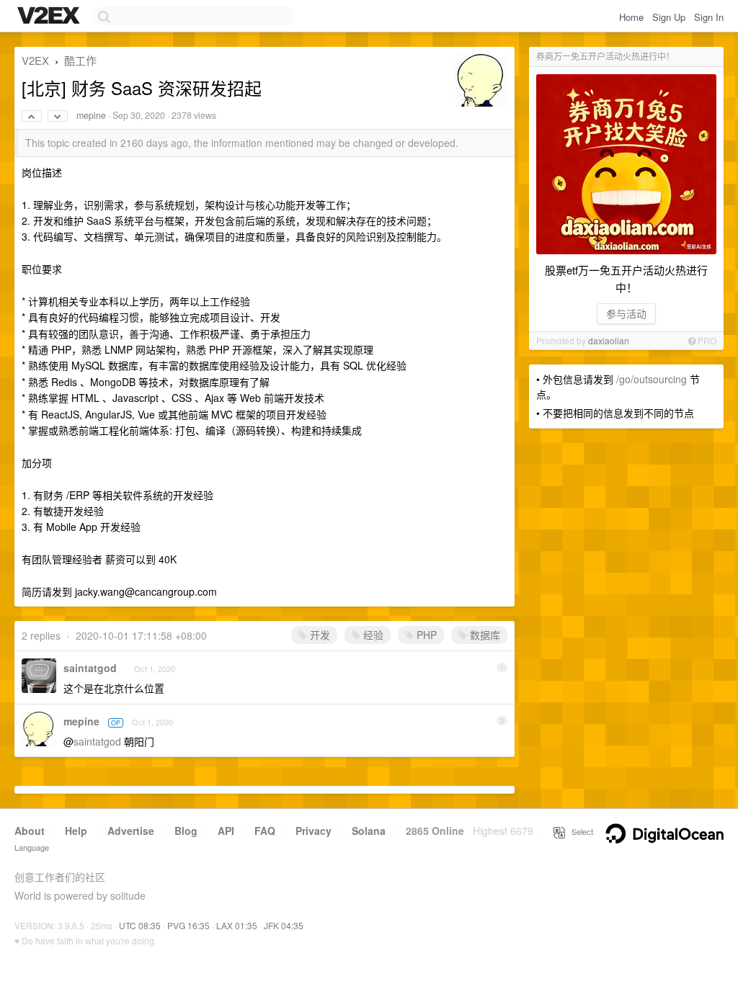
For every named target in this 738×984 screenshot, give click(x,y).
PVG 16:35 (188, 925)
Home (631, 17)
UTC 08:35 (140, 925)
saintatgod (90, 668)
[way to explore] (50, 16)
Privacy (313, 830)
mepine (91, 115)
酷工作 (80, 60)
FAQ (264, 830)
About (29, 830)
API (226, 830)
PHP (425, 634)
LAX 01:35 (236, 925)
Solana (369, 830)
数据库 (483, 634)
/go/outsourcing (651, 379)
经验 (371, 634)
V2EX (35, 60)
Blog (185, 830)
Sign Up (668, 17)
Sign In (709, 17)
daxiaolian (608, 340)
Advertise (130, 830)
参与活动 (626, 313)
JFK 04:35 (283, 925)
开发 (318, 634)
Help (76, 830)
